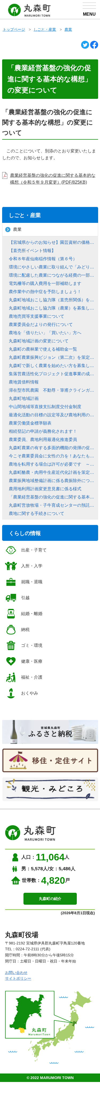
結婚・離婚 (31, 613)
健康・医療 (31, 661)
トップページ (14, 29)
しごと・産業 (45, 29)
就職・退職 (31, 582)
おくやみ (29, 693)
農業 (68, 29)
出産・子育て (34, 550)
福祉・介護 (31, 677)
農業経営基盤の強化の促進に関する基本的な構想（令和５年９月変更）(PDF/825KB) (52, 178)
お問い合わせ (16, 972)
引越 (25, 597)
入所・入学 (31, 566)
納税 (25, 629)
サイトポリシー (18, 978)
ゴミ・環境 (31, 645)
